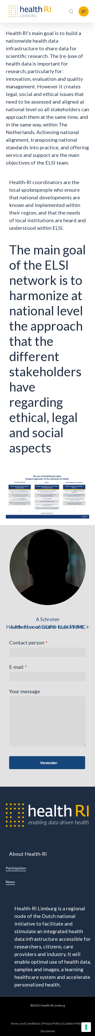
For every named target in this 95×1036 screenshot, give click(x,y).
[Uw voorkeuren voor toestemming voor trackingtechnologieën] (86, 1027)
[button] (84, 11)
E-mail (18, 667)
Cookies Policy (73, 1023)
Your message (24, 691)
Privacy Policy (52, 1023)
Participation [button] (16, 868)
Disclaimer (48, 1031)
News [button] (10, 882)
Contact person (28, 642)
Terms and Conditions (26, 1023)
